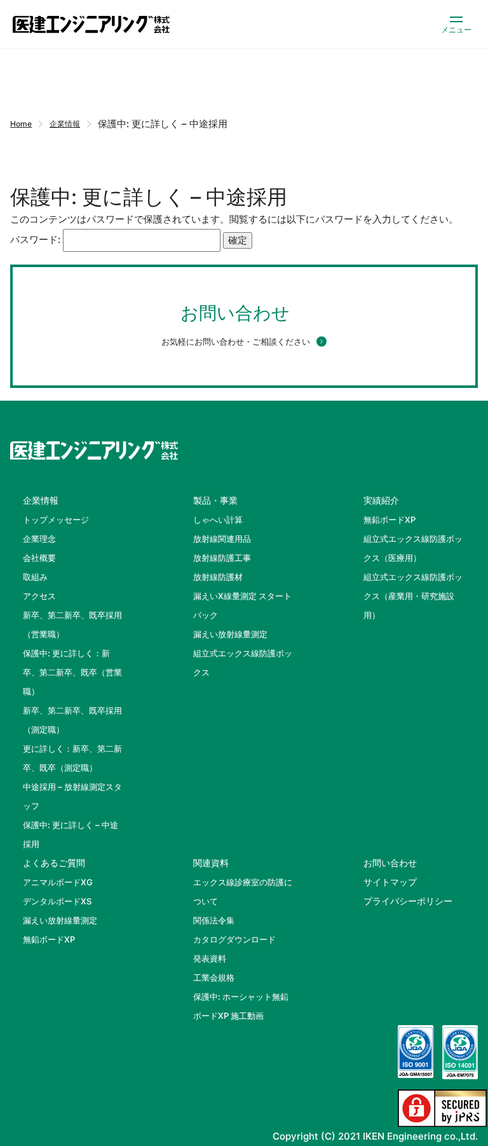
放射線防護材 (218, 577)
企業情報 (65, 123)
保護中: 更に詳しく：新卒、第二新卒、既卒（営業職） (72, 672)
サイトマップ (390, 881)
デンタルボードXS (57, 901)
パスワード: (36, 239)
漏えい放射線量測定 (230, 634)
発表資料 (209, 958)
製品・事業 (215, 500)
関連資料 (211, 862)
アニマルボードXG (58, 882)
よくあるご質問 (54, 862)
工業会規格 (213, 977)
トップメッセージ (56, 519)
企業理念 (39, 539)
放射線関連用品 (222, 539)
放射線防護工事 (222, 558)
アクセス (39, 596)
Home (21, 123)
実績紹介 (381, 500)
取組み (35, 577)
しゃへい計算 (218, 519)
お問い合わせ (390, 862)
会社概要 (39, 558)
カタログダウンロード (234, 939)
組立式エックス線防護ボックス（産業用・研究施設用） (413, 596)
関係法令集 (213, 920)
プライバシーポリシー (407, 900)
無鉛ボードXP (389, 519)
